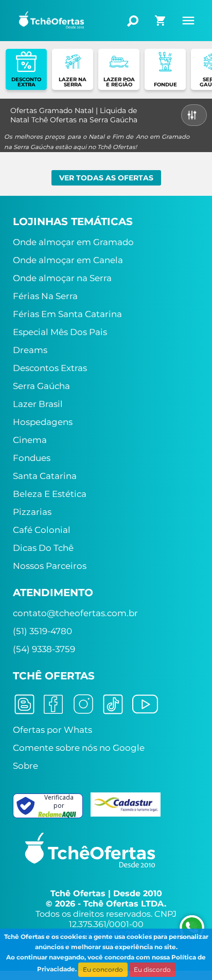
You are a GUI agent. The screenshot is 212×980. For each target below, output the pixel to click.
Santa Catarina (45, 476)
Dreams (30, 350)
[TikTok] (113, 703)
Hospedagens (43, 422)
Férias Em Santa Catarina (67, 314)
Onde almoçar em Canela (68, 260)
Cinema (30, 440)
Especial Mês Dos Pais (60, 332)
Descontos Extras (50, 368)
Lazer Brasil (38, 404)
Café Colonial (41, 530)
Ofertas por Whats (52, 730)
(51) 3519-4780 (42, 631)
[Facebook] (53, 703)
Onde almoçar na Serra (62, 278)
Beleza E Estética (49, 494)
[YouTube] (145, 703)
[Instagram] (83, 703)
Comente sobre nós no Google (79, 748)
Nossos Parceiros (49, 566)
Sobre (25, 766)
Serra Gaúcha (41, 386)
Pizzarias (32, 512)
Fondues (31, 458)
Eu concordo (103, 969)
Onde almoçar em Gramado (73, 242)
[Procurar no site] (132, 21)
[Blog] (24, 703)
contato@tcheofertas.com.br (75, 613)
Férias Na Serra (45, 296)
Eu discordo (152, 969)
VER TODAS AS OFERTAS (106, 177)
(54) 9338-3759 (44, 649)
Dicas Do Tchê (43, 548)
